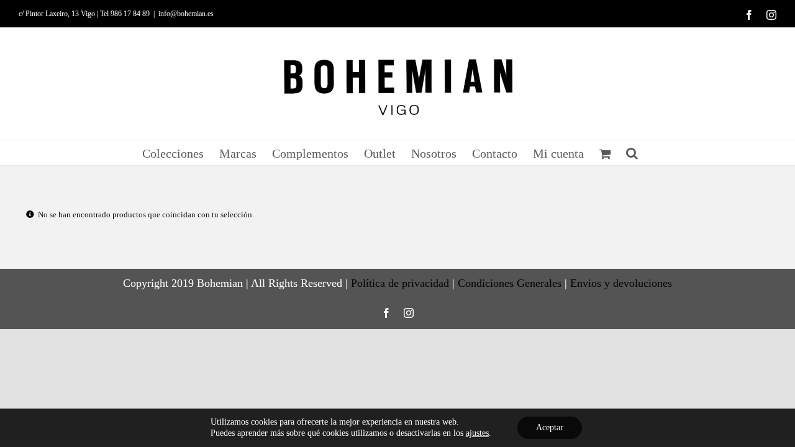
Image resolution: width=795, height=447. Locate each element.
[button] (632, 152)
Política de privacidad (400, 283)
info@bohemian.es (186, 13)
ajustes (477, 433)
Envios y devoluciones (621, 283)
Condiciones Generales (509, 283)
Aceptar (549, 427)
